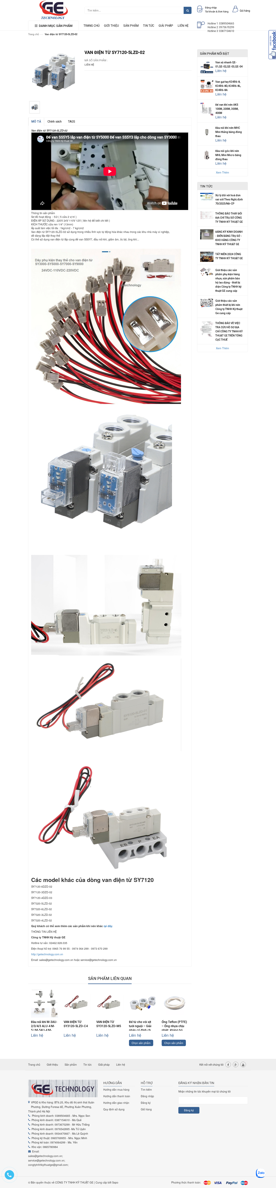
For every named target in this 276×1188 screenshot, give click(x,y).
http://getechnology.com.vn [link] (47, 954)
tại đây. (108, 926)
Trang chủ (92, 25)
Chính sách (55, 121)
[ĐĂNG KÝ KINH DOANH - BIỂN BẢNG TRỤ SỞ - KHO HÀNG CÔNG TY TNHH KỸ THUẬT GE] (206, 234)
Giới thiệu (111, 25)
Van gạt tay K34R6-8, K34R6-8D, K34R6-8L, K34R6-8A (228, 86)
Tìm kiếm (146, 1089)
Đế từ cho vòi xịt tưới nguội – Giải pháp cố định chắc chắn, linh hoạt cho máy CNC (142, 1030)
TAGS (71, 121)
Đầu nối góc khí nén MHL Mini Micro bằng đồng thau (228, 155)
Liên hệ (183, 25)
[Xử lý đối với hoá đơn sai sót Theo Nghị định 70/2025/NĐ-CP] (206, 196)
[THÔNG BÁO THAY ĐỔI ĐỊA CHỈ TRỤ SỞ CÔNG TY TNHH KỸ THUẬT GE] (206, 215)
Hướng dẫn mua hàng (116, 1089)
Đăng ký (146, 1103)
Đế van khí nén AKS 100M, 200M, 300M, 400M (226, 108)
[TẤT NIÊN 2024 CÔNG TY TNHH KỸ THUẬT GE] (206, 256)
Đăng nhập (147, 1096)
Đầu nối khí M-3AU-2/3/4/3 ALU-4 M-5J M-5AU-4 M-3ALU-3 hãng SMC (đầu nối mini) (44, 1030)
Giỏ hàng (146, 1109)
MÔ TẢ (36, 121)
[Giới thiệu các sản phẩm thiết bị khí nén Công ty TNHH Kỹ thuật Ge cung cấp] (206, 302)
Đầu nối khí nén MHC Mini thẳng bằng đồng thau (228, 132)
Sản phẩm (131, 25)
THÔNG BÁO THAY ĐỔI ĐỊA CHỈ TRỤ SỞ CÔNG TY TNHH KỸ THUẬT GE (229, 217)
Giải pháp (166, 25)
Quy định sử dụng (113, 1109)
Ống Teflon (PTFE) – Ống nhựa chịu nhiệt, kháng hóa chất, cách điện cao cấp (175, 1030)
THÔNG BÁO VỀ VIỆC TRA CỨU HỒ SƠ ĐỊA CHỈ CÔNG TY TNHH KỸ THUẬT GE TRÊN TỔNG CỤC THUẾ (229, 331)
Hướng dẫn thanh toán (116, 1096)
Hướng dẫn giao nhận (116, 1103)
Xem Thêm (222, 172)
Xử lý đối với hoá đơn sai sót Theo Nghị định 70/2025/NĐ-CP (229, 199)
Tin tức (148, 25)
